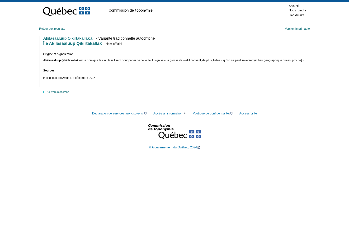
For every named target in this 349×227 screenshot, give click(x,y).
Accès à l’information (167, 113)
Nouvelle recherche (58, 91)
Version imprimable (297, 28)
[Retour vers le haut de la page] (337, 201)
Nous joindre (297, 10)
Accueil (294, 6)
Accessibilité (248, 113)
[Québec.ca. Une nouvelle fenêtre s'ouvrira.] (66, 10)
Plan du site (296, 15)
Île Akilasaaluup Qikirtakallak (72, 43)
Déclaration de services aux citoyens (117, 113)
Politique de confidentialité (211, 113)
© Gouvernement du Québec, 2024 (173, 147)
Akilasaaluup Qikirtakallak (68, 38)
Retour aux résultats (52, 28)
